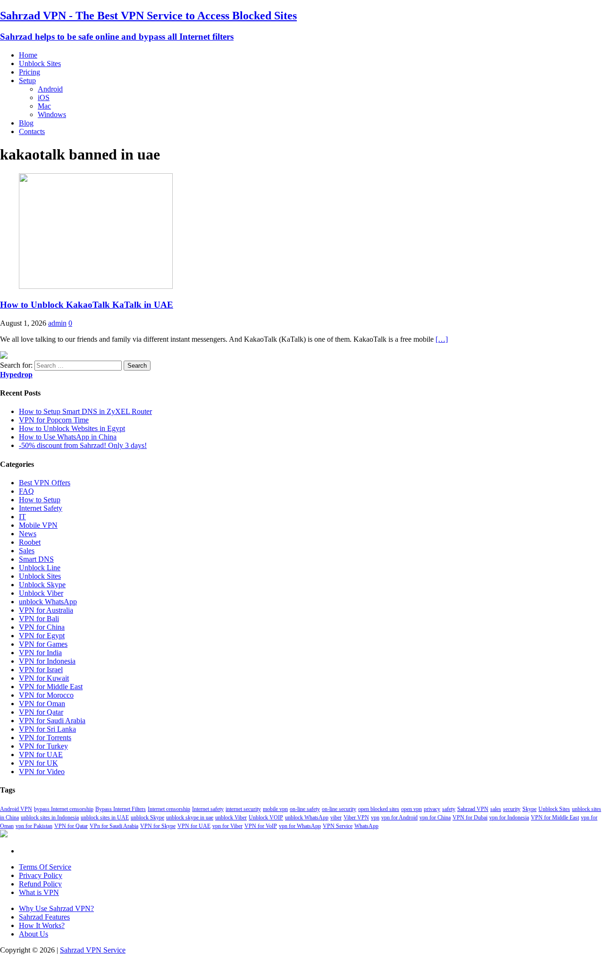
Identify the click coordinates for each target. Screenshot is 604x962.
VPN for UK (38, 763)
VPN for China (42, 627)
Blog (26, 123)
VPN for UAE (41, 755)
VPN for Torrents (45, 738)
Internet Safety (40, 508)
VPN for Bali (39, 619)
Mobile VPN (38, 525)
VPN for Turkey (43, 746)
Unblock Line (39, 568)
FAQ (26, 491)
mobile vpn (275, 809)
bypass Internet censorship (63, 809)
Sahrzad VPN (472, 809)
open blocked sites (378, 809)
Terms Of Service (45, 867)
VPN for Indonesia (47, 661)
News (27, 534)
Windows (52, 114)
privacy (432, 809)
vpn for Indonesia (509, 817)
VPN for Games (43, 644)
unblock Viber (231, 817)
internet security (243, 809)
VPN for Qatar (41, 712)
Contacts (32, 131)
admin (57, 323)
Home (28, 55)
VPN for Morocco (46, 695)
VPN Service (337, 826)
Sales (26, 551)
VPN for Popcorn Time (54, 420)
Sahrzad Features (44, 917)
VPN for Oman (42, 704)
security (511, 809)
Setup (27, 80)
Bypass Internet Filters (120, 809)
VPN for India (40, 653)
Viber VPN (356, 817)
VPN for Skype (158, 826)
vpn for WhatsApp (300, 826)
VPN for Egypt (42, 636)
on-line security (339, 809)
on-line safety (305, 809)
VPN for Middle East (51, 687)
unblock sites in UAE (105, 817)
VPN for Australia (46, 610)
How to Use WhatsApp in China (68, 437)
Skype (529, 809)
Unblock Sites (40, 63)
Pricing (29, 72)
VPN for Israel (41, 670)
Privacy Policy (40, 875)
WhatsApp (366, 826)
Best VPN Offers (44, 483)
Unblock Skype (42, 585)
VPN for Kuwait (44, 678)
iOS (44, 97)
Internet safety (208, 809)
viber (336, 817)
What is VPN (39, 892)
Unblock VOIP (266, 817)
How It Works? (42, 925)
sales (495, 809)
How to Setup (39, 500)
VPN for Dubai (470, 817)
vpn (375, 817)
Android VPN (16, 809)
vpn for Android (399, 817)
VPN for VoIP (260, 826)
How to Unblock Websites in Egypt (72, 428)
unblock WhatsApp (48, 602)
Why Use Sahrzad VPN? (56, 908)
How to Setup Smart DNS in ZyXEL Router (85, 411)
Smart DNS (36, 559)
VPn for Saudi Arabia (114, 826)
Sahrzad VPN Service (93, 950)
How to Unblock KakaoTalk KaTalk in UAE (86, 305)
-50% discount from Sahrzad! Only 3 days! (83, 445)
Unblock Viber (41, 593)
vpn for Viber (227, 826)
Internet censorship (169, 809)
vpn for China (435, 817)
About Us (33, 934)
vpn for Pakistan (34, 826)
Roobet (30, 542)
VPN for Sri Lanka (47, 729)
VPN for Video (42, 772)
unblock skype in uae (189, 817)
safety (448, 809)
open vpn (411, 809)
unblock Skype (147, 817)
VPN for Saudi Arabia (52, 721)
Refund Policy (40, 884)
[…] (442, 339)
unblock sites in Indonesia (50, 817)
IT (22, 517)
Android (50, 89)
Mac (44, 106)
